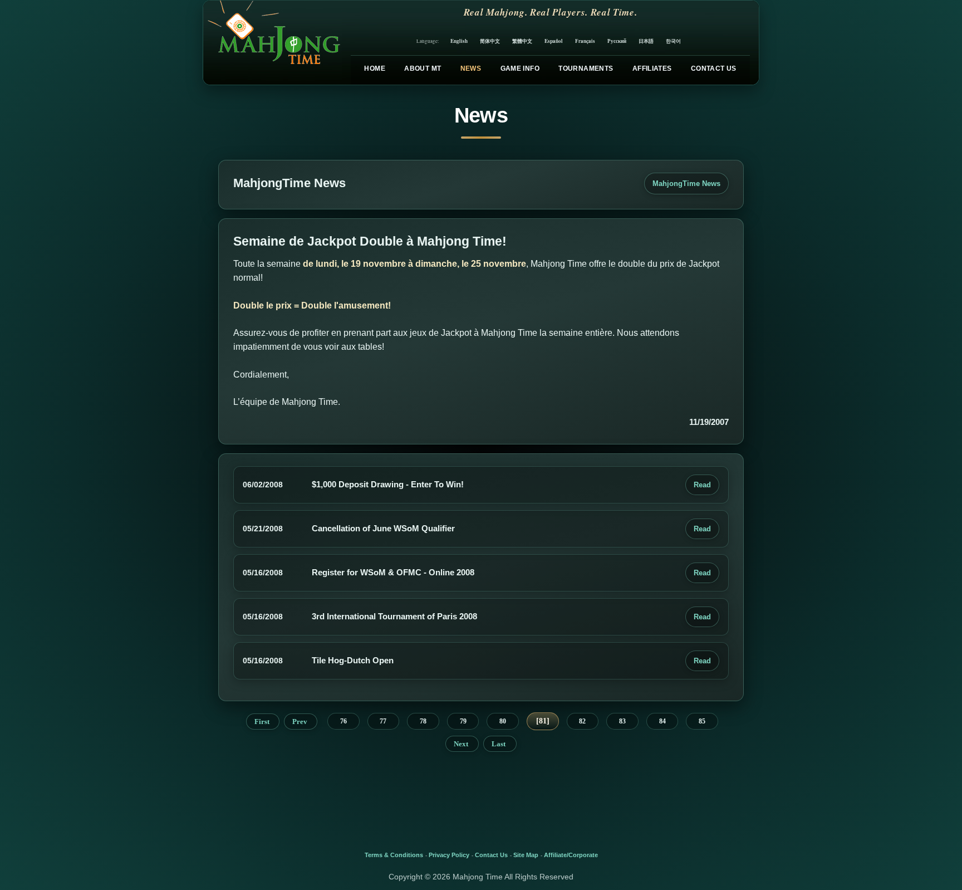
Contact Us (714, 68)
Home (374, 68)
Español (553, 41)
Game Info (519, 68)
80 (502, 721)
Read (702, 485)
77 (383, 721)
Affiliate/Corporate (571, 855)
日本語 (646, 41)
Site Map (525, 855)
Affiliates (652, 68)
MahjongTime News (686, 183)
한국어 (673, 41)
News (470, 68)
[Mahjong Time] (272, 43)
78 (423, 721)
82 (582, 721)
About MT (422, 68)
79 (463, 721)
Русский (616, 41)
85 (702, 721)
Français (585, 41)
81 (543, 721)
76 (343, 721)
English (459, 41)
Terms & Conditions (394, 855)
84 (662, 721)
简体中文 (490, 41)
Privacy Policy (449, 855)
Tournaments (585, 68)
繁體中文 (522, 41)
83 (622, 721)
